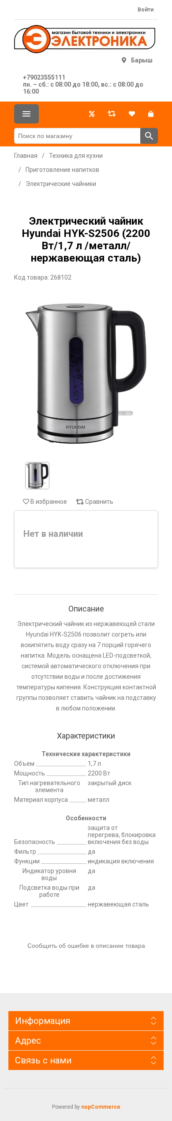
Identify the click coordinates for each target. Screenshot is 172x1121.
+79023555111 (44, 77)
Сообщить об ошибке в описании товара (86, 945)
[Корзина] (150, 113)
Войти (145, 10)
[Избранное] (132, 113)
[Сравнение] (112, 113)
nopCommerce (100, 1107)
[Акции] (91, 113)
